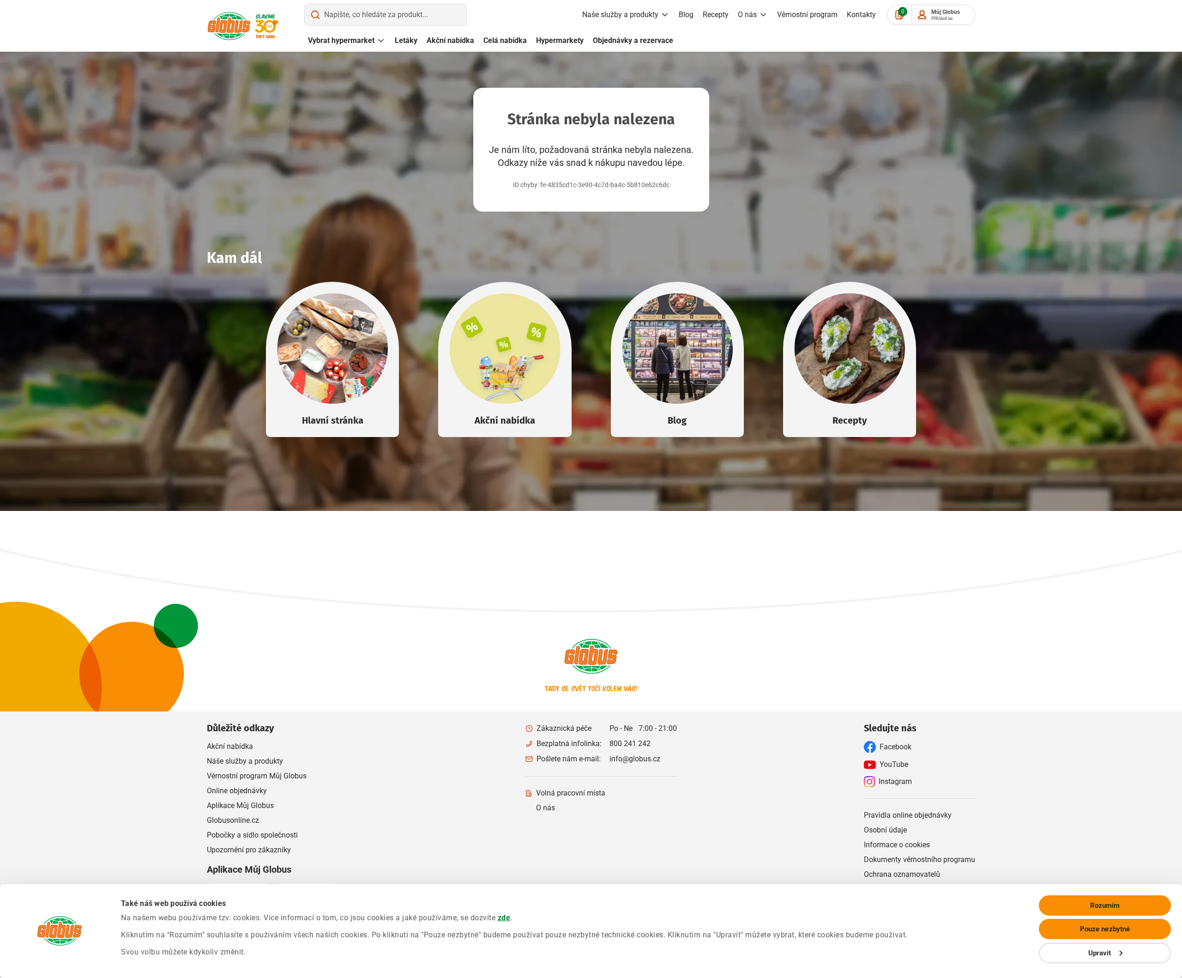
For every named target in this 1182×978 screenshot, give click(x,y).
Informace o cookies (897, 844)
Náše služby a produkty (245, 761)
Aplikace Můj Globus (240, 805)
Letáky (406, 40)
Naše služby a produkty (620, 14)
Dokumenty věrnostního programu (919, 859)
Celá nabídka (505, 40)
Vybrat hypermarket (341, 40)
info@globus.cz (634, 758)
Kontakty (861, 14)
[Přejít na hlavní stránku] (229, 26)
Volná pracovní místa (570, 793)
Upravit (1099, 953)
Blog (686, 14)
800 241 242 (630, 743)
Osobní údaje (885, 830)
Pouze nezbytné (1105, 929)
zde (504, 917)
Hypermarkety (560, 40)
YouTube (894, 764)
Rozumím (1105, 905)
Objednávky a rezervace (633, 40)
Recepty (716, 14)
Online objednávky (237, 790)
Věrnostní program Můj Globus (257, 775)
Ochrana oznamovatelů (902, 874)
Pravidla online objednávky (908, 815)
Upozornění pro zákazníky (249, 849)
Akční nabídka (450, 40)
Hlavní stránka (332, 420)
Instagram (895, 781)
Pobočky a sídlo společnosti (252, 835)
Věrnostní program (807, 14)
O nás (747, 14)
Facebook (895, 746)
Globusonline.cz (233, 820)
